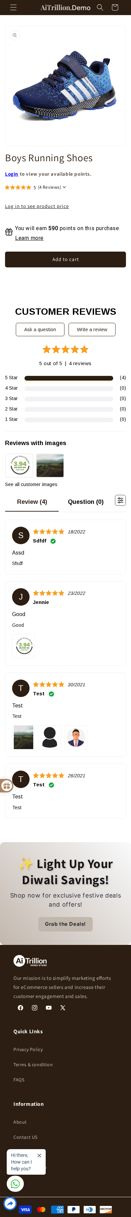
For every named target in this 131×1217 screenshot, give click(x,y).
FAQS (18, 1080)
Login (11, 174)
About (20, 1122)
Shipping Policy (30, 1168)
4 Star (11, 388)
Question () (85, 501)
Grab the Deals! (65, 924)
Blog (18, 1152)
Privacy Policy (28, 1049)
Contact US (25, 1137)
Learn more (29, 238)
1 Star (11, 419)
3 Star (11, 398)
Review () (32, 501)
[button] (13, 7)
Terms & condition (33, 1064)
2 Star (11, 408)
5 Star (11, 377)
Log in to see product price (37, 206)
